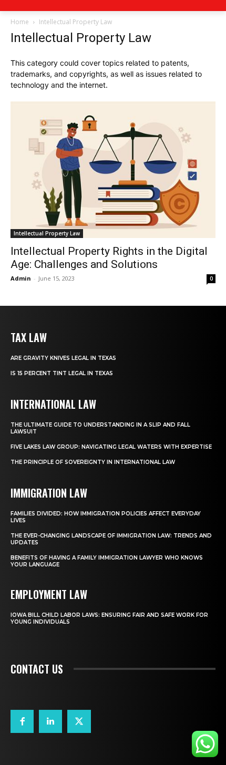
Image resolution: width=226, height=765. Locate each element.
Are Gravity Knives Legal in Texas (63, 358)
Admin (21, 278)
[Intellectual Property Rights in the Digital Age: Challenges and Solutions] (113, 169)
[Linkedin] (50, 721)
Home (20, 21)
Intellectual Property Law (47, 233)
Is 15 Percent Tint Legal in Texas (62, 373)
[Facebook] (22, 721)
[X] (78, 721)
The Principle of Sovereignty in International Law (93, 462)
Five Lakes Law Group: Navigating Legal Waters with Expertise (111, 446)
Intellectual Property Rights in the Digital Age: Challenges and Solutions (109, 258)
